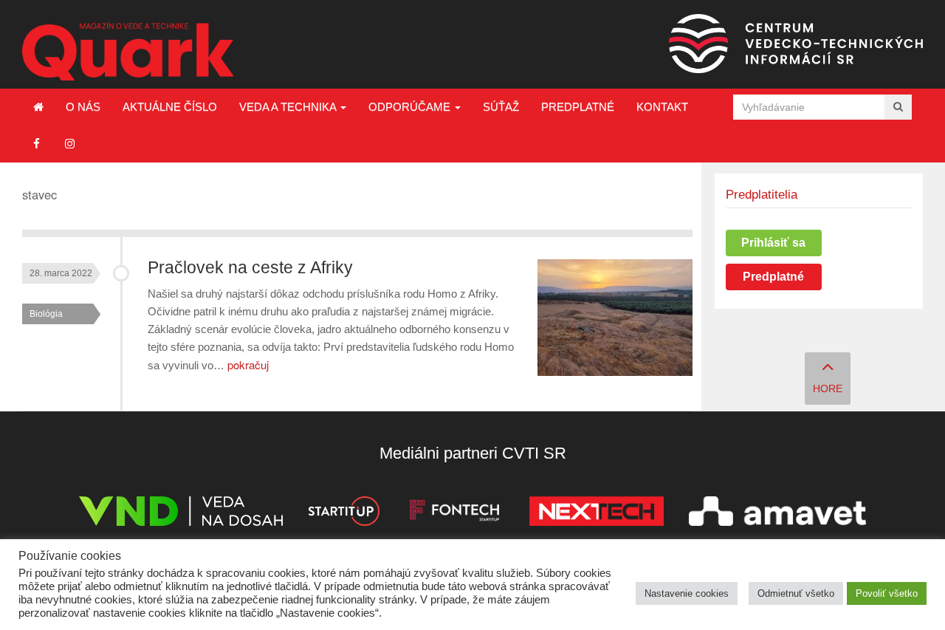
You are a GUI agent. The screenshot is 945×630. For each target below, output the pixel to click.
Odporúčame (410, 106)
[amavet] (777, 513)
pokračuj (248, 364)
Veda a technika (289, 106)
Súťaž (501, 106)
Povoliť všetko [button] (887, 593)
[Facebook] (36, 143)
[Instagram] (70, 143)
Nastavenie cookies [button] (687, 593)
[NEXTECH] (596, 513)
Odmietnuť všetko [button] (795, 593)
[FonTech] (454, 513)
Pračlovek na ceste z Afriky (250, 267)
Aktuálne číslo (170, 106)
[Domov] (38, 107)
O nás (83, 106)
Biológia (46, 314)
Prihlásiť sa (773, 242)
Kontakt (662, 106)
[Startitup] (343, 513)
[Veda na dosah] (181, 513)
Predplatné (577, 106)
